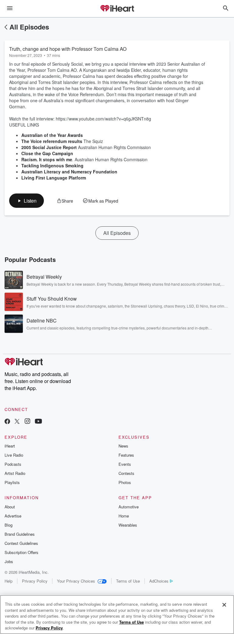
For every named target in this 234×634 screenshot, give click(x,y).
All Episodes (29, 27)
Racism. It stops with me (46, 159)
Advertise (13, 516)
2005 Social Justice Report (49, 147)
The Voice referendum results (51, 141)
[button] (26, 200)
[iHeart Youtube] (38, 421)
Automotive (129, 507)
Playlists (12, 482)
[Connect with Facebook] (7, 421)
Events (125, 464)
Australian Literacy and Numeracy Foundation (69, 172)
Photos (125, 482)
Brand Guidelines (20, 534)
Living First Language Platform (53, 178)
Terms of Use (128, 581)
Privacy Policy (35, 581)
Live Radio (14, 455)
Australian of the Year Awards (52, 135)
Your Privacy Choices (76, 581)
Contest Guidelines (21, 543)
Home (124, 516)
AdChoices (158, 581)
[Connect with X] (17, 421)
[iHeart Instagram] (27, 421)
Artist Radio (15, 473)
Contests (126, 473)
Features (126, 455)
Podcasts (13, 464)
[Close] (224, 604)
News (123, 446)
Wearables (128, 525)
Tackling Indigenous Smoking (52, 165)
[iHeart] (117, 9)
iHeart (10, 446)
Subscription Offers (21, 552)
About (10, 507)
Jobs (9, 561)
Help (8, 581)
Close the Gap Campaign (47, 153)
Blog (8, 525)
